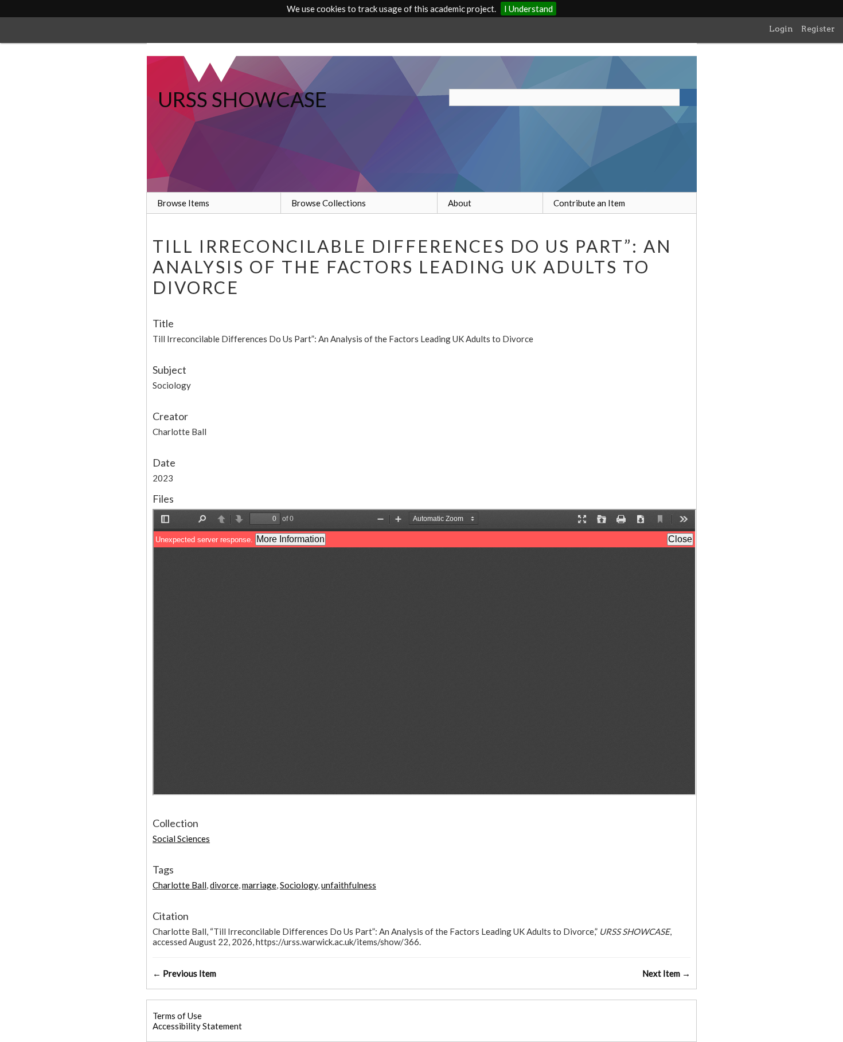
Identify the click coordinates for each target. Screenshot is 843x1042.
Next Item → (666, 973)
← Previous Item (184, 973)
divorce (224, 885)
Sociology (299, 885)
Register (818, 28)
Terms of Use (177, 1015)
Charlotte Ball (179, 885)
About (459, 203)
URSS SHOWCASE (242, 99)
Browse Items (183, 203)
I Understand (528, 8)
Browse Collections (328, 203)
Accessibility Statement (197, 1026)
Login (781, 28)
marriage (259, 885)
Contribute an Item (589, 203)
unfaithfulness (348, 885)
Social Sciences (181, 838)
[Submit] (688, 97)
